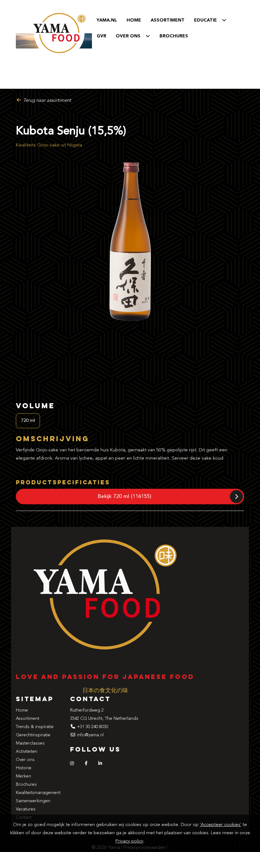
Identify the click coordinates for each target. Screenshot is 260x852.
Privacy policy (129, 841)
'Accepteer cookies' (220, 825)
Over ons (25, 760)
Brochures (26, 784)
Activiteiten (26, 751)
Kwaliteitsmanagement (38, 793)
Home (134, 20)
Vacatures (26, 809)
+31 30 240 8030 (92, 727)
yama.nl (107, 20)
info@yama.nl (90, 735)
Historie (23, 768)
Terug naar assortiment (46, 100)
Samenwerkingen (33, 801)
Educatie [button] (208, 20)
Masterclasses (30, 743)
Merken (23, 776)
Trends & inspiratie (35, 727)
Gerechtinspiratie (33, 735)
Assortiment (168, 20)
